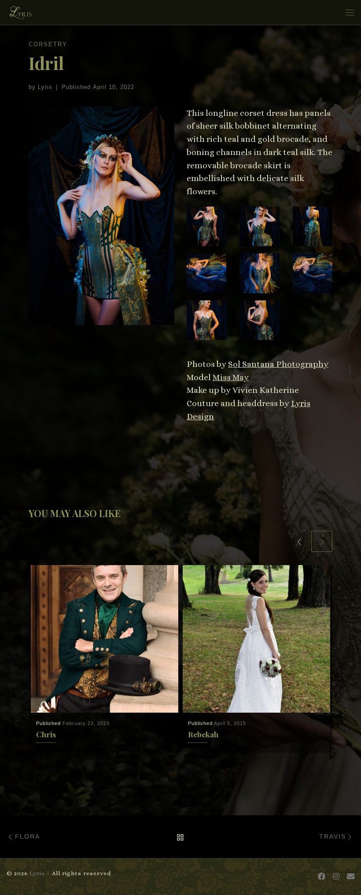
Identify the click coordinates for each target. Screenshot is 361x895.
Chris (46, 734)
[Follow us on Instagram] (336, 877)
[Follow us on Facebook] (321, 877)
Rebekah (203, 734)
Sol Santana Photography (278, 364)
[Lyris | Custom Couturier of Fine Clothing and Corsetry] (21, 11)
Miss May (231, 377)
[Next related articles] (321, 541)
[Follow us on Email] (350, 877)
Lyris (45, 87)
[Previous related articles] (298, 541)
